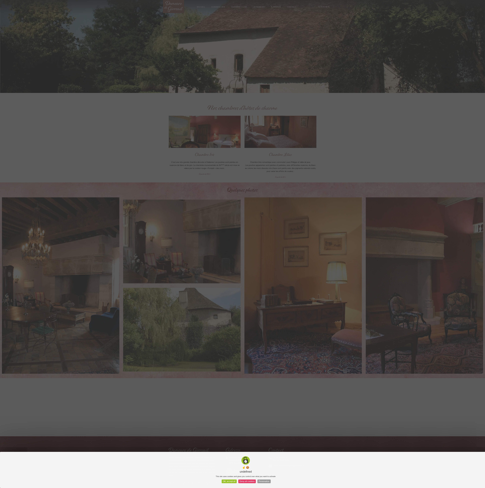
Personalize (264, 481)
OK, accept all (229, 481)
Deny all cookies (247, 481)
